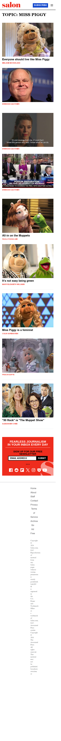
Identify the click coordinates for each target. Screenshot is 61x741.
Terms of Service (34, 513)
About (33, 493)
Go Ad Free (32, 529)
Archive (34, 521)
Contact (34, 501)
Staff (32, 497)
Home (33, 488)
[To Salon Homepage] (11, 4)
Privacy (34, 505)
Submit (42, 458)
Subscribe (40, 5)
